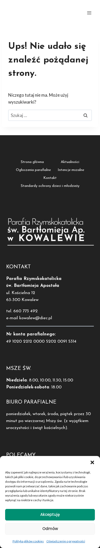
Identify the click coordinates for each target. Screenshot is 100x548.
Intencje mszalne (71, 170)
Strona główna (32, 162)
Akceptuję (50, 514)
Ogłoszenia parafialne (33, 170)
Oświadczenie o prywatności (65, 541)
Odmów (50, 528)
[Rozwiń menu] (89, 13)
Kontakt (50, 178)
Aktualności (70, 162)
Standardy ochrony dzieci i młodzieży (50, 186)
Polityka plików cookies (28, 541)
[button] (92, 462)
